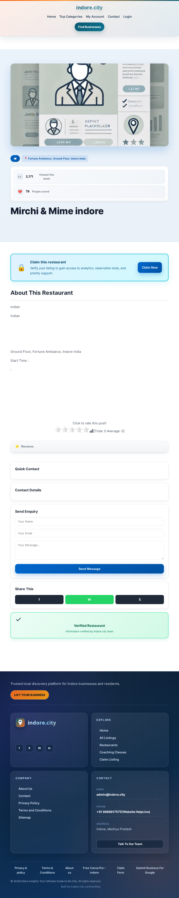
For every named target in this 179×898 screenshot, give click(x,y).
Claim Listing (109, 759)
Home (51, 16)
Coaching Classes (113, 752)
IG (39, 748)
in (49, 748)
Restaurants (109, 745)
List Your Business (29, 695)
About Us (25, 788)
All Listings (108, 738)
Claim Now (150, 267)
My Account (95, 16)
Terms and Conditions (35, 810)
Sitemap (25, 817)
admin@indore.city (110, 794)
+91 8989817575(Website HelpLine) (123, 812)
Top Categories (71, 16)
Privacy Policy (29, 803)
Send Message (89, 569)
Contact (114, 16)
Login (127, 16)
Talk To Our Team (130, 844)
